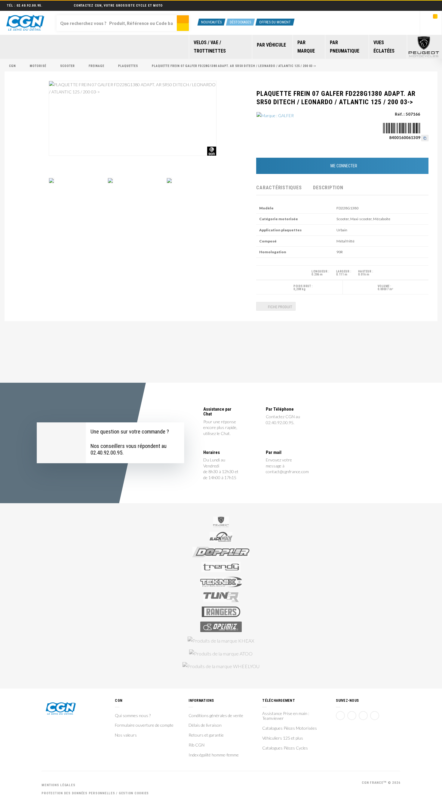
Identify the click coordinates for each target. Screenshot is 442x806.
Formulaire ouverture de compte (144, 725)
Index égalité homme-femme (214, 755)
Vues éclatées (383, 47)
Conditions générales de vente (216, 715)
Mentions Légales (58, 785)
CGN (12, 66)
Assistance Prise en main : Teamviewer (285, 716)
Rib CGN (196, 745)
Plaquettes (128, 66)
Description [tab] (328, 187)
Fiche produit (279, 307)
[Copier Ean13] (424, 137)
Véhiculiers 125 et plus (282, 738)
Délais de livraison (205, 725)
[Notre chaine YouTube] (351, 715)
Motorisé (38, 66)
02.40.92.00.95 (29, 6)
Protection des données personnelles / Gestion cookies (95, 793)
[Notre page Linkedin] (363, 715)
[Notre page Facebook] (340, 715)
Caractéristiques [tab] (279, 187)
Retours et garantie (206, 735)
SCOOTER (67, 66)
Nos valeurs (126, 735)
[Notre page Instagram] (374, 715)
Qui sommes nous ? (133, 715)
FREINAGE (96, 66)
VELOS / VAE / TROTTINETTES (210, 47)
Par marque (306, 47)
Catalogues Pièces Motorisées (289, 728)
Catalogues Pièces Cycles (285, 748)
